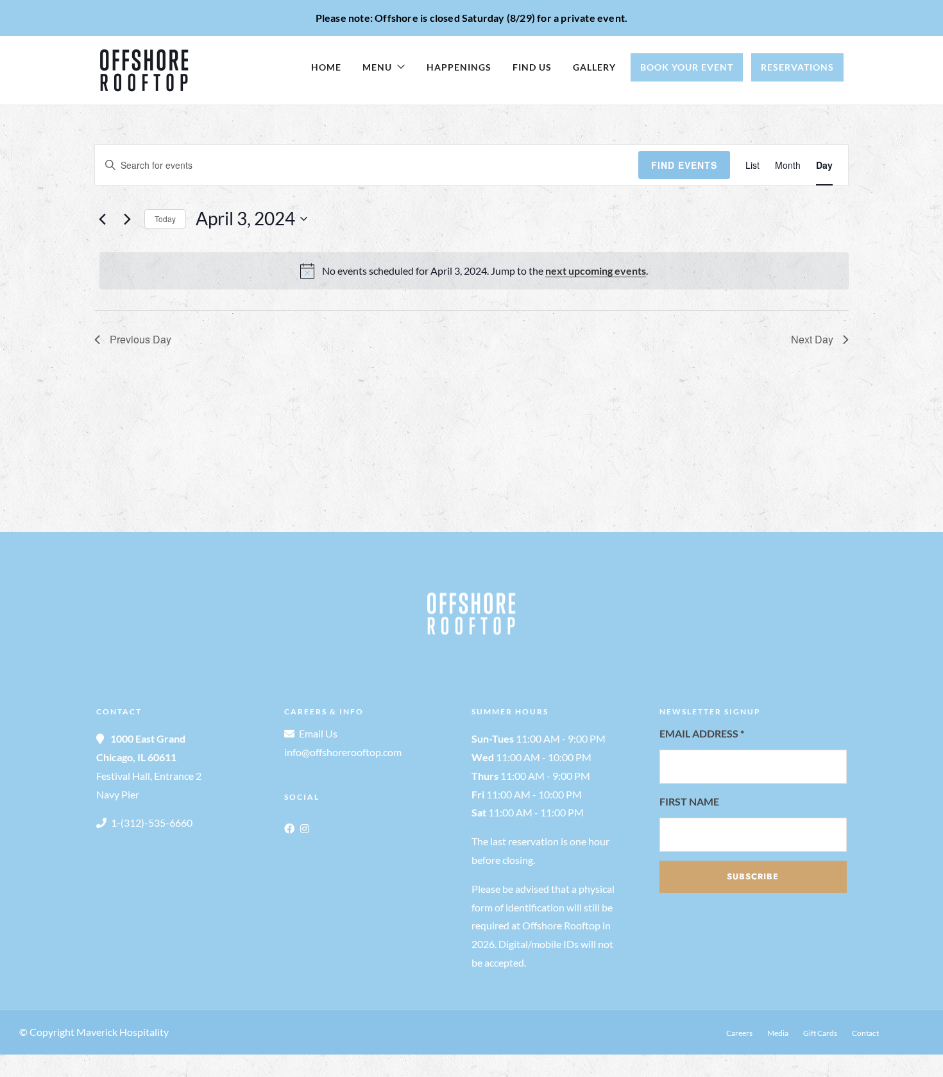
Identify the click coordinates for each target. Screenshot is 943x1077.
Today (165, 218)
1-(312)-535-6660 (151, 822)
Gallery (594, 67)
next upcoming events (595, 270)
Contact (865, 1033)
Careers (739, 1033)
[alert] (474, 270)
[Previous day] (102, 219)
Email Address (701, 733)
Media (777, 1033)
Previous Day (140, 339)
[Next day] (127, 219)
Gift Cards (820, 1033)
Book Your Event (686, 67)
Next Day (812, 339)
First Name (689, 801)
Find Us (532, 67)
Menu (377, 67)
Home (326, 67)
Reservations (797, 67)
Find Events (684, 165)
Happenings (459, 67)
